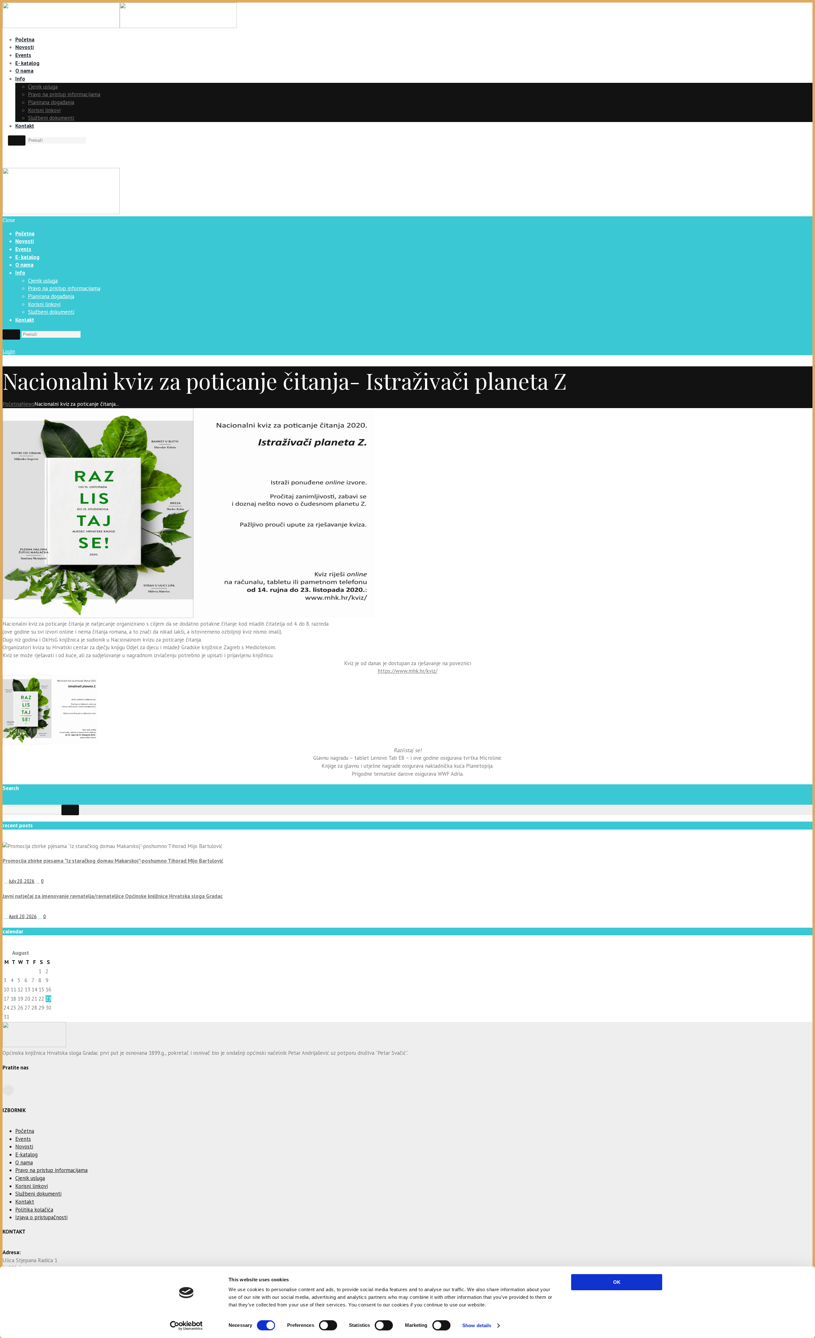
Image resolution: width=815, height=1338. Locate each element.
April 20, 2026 (23, 916)
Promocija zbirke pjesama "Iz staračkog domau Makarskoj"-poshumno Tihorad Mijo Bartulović (113, 860)
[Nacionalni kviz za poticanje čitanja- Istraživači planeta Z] (189, 616)
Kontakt (24, 125)
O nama (24, 70)
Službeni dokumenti (51, 117)
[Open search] (16, 140)
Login (9, 351)
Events (23, 55)
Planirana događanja (51, 102)
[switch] (328, 1325)
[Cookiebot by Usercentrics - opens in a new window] (186, 1325)
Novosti (24, 47)
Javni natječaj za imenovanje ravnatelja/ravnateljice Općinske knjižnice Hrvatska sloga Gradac (113, 896)
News (27, 403)
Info (20, 78)
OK (616, 1282)
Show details (476, 1325)
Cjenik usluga (43, 86)
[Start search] (11, 334)
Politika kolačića (34, 1209)
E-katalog (26, 1154)
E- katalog (27, 63)
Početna (24, 39)
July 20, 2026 (21, 881)
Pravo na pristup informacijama (64, 94)
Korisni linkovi (44, 110)
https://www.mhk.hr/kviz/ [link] (407, 670)
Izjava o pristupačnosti (41, 1217)
